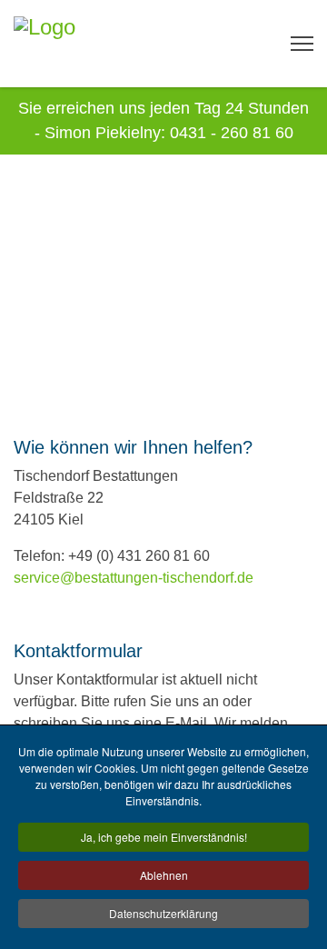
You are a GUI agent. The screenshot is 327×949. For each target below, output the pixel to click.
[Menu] (302, 43)
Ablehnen (164, 875)
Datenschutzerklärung (163, 913)
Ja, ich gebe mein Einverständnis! (164, 836)
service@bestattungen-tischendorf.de (133, 577)
